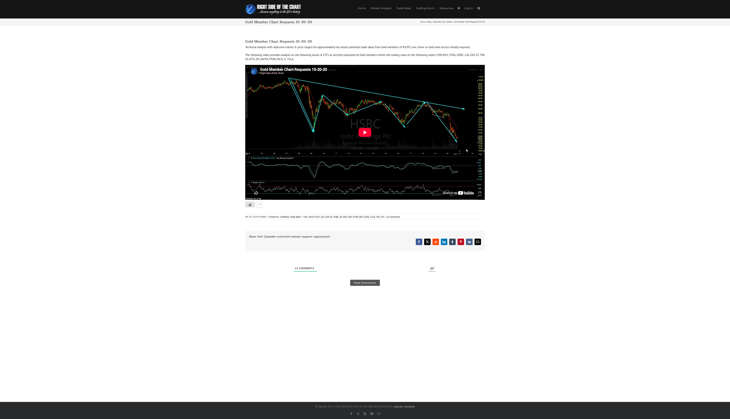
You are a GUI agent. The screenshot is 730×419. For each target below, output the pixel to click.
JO (341, 216)
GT (331, 216)
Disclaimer (410, 406)
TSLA (372, 216)
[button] (479, 8)
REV (361, 216)
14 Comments (393, 216)
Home (422, 22)
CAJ (322, 216)
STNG (366, 216)
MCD (345, 216)
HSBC (336, 216)
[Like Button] (250, 204)
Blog (429, 22)
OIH (350, 216)
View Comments (365, 282)
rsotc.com (398, 406)
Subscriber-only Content (442, 22)
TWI (378, 216)
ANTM (311, 216)
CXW (327, 216)
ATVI (317, 216)
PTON (355, 216)
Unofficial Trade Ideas (290, 216)
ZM (382, 216)
